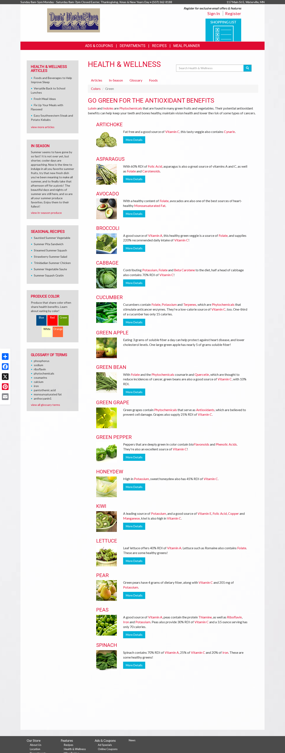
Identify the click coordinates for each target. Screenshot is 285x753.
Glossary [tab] (136, 80)
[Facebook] (5, 366)
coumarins (40, 377)
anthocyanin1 (43, 398)
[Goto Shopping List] (223, 29)
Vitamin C (172, 132)
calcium (38, 382)
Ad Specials (105, 745)
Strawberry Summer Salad (50, 256)
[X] (5, 376)
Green (63, 317)
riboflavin (40, 369)
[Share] (5, 356)
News (132, 740)
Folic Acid (155, 166)
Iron (126, 622)
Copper (233, 513)
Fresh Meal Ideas (45, 99)
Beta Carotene (184, 270)
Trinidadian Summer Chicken (52, 263)
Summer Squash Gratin (49, 275)
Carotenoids (151, 171)
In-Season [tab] (116, 80)
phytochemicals (44, 373)
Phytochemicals (130, 108)
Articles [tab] (96, 80)
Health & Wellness (75, 749)
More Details (134, 139)
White (46, 329)
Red (52, 317)
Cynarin (229, 132)
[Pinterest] (5, 386)
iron (36, 386)
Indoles (108, 108)
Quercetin (202, 374)
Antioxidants (205, 410)
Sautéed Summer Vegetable (52, 238)
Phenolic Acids (226, 444)
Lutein (92, 108)
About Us (35, 745)
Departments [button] (132, 45)
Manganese (131, 518)
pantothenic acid (45, 390)
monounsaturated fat (48, 394)
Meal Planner (186, 45)
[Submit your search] (247, 68)
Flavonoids (201, 444)
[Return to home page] (73, 20)
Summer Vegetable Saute (50, 269)
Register (233, 13)
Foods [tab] (153, 80)
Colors (96, 88)
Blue (41, 317)
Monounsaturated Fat (149, 206)
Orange (58, 329)
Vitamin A (155, 235)
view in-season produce (46, 212)
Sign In (213, 13)
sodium (38, 365)
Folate (131, 171)
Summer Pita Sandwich (48, 244)
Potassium (149, 270)
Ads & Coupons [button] (99, 45)
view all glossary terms (45, 404)
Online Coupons (107, 749)
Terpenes (189, 304)
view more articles (42, 127)
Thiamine (205, 617)
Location (35, 749)
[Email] (5, 396)
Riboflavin (234, 617)
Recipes (159, 45)
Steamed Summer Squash (50, 250)
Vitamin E (204, 513)
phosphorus (41, 361)
